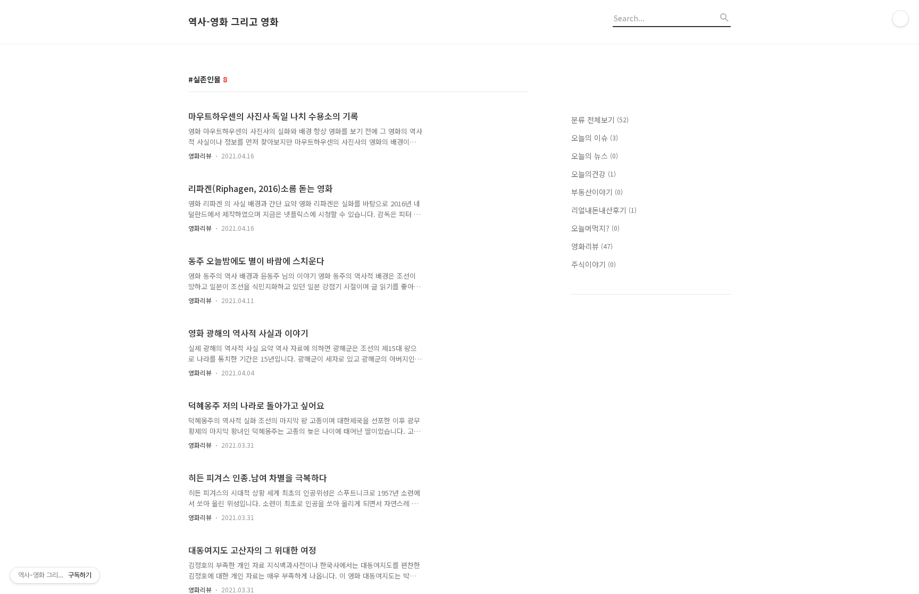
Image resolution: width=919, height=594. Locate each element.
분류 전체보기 (600, 119)
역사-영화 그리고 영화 (233, 22)
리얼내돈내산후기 (604, 210)
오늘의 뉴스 (594, 155)
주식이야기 (593, 264)
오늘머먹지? (595, 228)
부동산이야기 (597, 192)
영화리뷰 (200, 155)
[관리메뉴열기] (900, 19)
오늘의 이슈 (594, 137)
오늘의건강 (593, 174)
